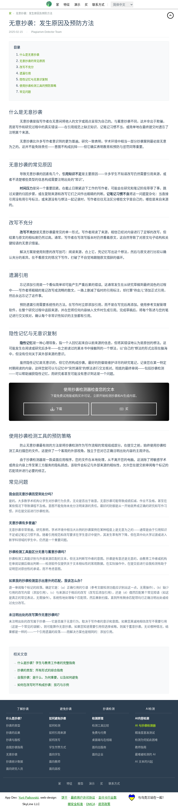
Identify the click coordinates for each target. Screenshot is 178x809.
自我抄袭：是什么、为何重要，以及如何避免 (47, 677)
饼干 (64, 797)
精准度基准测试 (145, 732)
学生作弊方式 (57, 747)
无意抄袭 (11, 754)
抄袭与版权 (13, 739)
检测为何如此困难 (146, 739)
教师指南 (140, 747)
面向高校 (54, 768)
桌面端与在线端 (102, 739)
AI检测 (150, 708)
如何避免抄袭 (57, 718)
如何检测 (54, 725)
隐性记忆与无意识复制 (34, 79)
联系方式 (98, 4)
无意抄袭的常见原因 (32, 61)
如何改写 (54, 739)
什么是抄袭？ (14, 718)
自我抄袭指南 (14, 747)
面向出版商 (99, 747)
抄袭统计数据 (14, 761)
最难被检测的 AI (145, 754)
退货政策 (104, 804)
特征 (67, 4)
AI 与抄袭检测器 (145, 725)
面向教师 (54, 761)
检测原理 (97, 718)
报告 (80, 783)
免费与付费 (99, 732)
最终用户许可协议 (83, 797)
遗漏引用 (25, 73)
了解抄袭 (23, 708)
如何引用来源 (57, 732)
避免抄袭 (66, 708)
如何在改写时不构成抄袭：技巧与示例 (43, 685)
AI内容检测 (142, 718)
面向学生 (54, 754)
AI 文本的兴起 (144, 761)
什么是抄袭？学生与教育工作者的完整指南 (46, 663)
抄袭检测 (109, 708)
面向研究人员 (14, 768)
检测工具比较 (100, 725)
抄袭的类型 (13, 725)
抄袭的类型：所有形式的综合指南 (40, 670)
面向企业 (97, 754)
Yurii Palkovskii (28, 797)
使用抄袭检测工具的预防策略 (38, 85)
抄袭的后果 (13, 732)
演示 (77, 4)
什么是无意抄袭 (29, 54)
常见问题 (25, 91)
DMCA (90, 804)
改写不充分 (27, 67)
